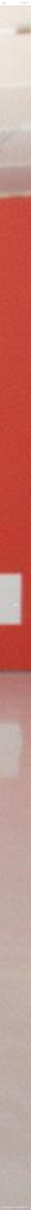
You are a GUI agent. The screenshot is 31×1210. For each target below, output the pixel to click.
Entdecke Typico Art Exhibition (16, 1207)
